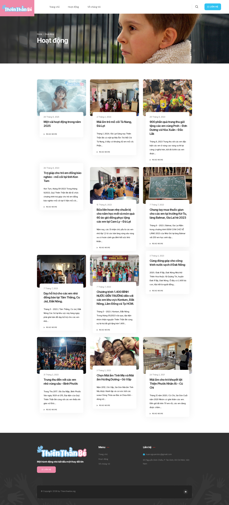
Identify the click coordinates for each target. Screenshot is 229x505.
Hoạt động (73, 6)
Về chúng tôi (93, 6)
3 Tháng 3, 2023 (104, 370)
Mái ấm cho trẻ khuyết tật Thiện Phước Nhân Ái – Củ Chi (166, 383)
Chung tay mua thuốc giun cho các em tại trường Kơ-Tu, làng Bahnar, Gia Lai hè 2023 (168, 213)
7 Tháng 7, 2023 (157, 205)
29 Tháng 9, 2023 (157, 117)
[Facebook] (185, 491)
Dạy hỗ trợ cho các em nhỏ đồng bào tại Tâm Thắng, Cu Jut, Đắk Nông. (62, 297)
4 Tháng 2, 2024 (104, 117)
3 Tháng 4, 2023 (157, 256)
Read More (51, 134)
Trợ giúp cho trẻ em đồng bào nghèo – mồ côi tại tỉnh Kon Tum (62, 177)
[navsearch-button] (195, 7)
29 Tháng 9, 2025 (51, 117)
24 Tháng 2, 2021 (157, 375)
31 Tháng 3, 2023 (51, 375)
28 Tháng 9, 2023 (51, 168)
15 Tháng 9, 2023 (104, 205)
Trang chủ (54, 6)
